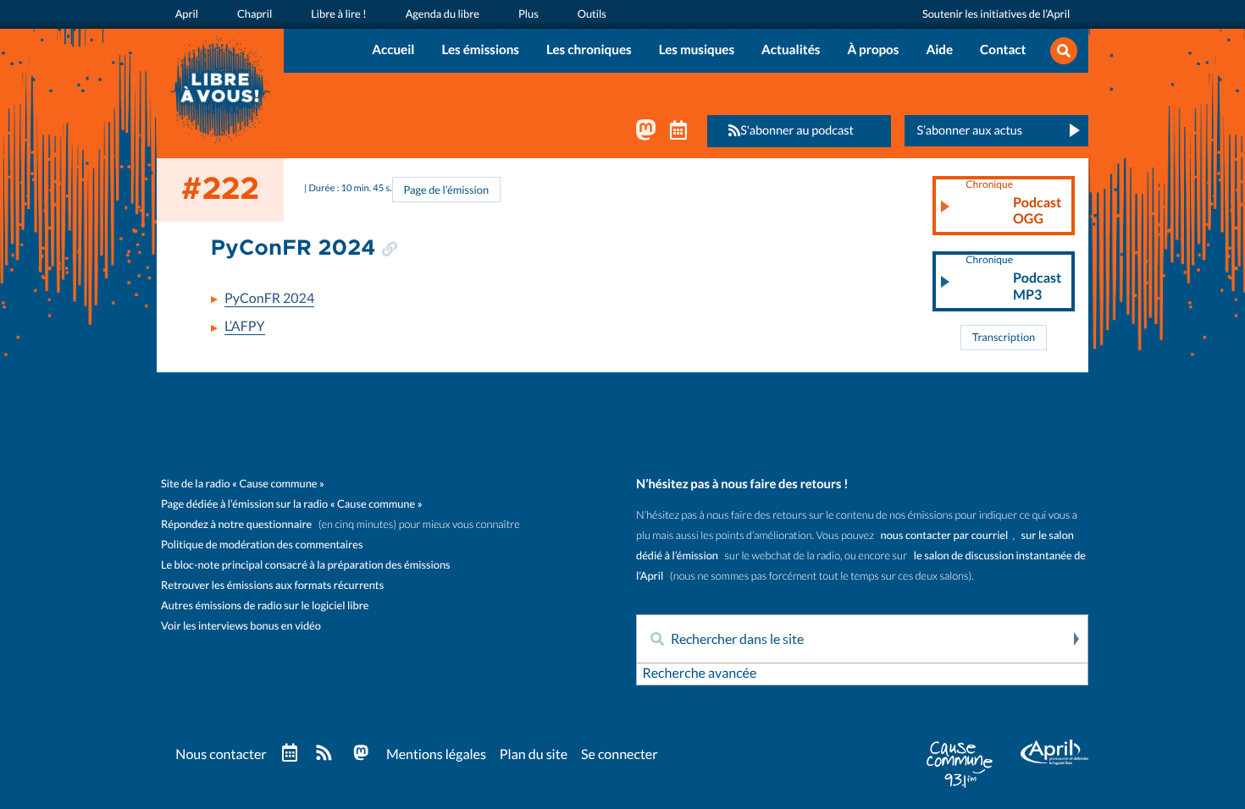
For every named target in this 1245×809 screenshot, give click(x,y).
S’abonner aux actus (969, 130)
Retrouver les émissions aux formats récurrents (272, 585)
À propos (873, 50)
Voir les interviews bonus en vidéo (241, 625)
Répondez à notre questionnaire (236, 524)
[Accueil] (220, 87)
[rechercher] (1063, 52)
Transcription (1003, 337)
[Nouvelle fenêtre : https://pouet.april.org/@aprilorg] (646, 133)
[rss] (323, 754)
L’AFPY (244, 326)
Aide (939, 50)
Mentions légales (436, 754)
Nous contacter (220, 754)
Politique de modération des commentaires (261, 544)
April (186, 14)
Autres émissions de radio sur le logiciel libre (264, 605)
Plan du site (533, 754)
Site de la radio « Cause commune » (242, 483)
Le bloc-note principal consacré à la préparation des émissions (306, 565)
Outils (592, 14)
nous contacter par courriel (945, 535)
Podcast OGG (1013, 203)
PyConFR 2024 (269, 298)
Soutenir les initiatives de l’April (996, 14)
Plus (528, 14)
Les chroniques (589, 50)
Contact (1003, 50)
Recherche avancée (699, 673)
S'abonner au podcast (797, 130)
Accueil (393, 50)
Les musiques (696, 50)
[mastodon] (361, 754)
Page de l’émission (447, 190)
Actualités (790, 50)
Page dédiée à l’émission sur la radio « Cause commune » (292, 504)
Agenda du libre (442, 14)
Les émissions (480, 50)
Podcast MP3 (1013, 278)
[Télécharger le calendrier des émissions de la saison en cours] (289, 754)
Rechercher (1074, 639)
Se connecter (619, 754)
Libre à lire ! (339, 14)
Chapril (254, 14)
